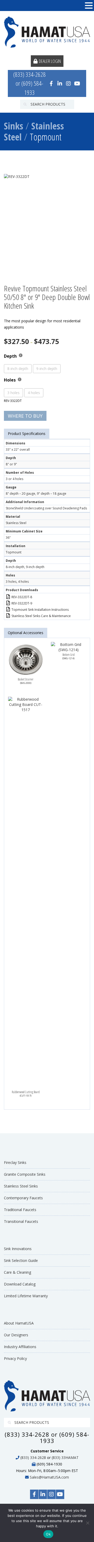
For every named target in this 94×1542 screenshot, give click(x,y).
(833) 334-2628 (33, 1457)
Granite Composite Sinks (24, 1174)
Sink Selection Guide (21, 1260)
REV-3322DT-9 (21, 603)
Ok (48, 1534)
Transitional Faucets (21, 1221)
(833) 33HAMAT (65, 1457)
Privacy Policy (15, 1358)
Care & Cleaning (17, 1272)
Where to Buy (25, 416)
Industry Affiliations (20, 1346)
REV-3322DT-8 (21, 597)
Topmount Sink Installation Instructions (40, 609)
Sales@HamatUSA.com (49, 1477)
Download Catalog (20, 1284)
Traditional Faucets (20, 1209)
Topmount (45, 136)
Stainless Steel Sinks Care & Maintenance (41, 616)
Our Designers (16, 1334)
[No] (87, 1522)
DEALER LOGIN (50, 61)
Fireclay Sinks (15, 1162)
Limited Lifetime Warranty (26, 1295)
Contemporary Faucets (23, 1197)
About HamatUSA (19, 1323)
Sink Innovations (18, 1248)
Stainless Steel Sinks (21, 1186)
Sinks (13, 125)
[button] (89, 5)
